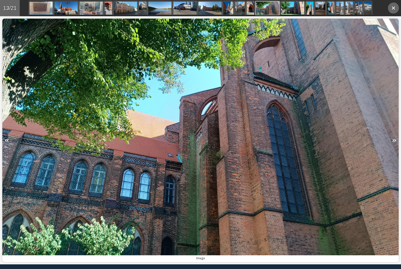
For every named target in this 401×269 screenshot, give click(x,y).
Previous (99, 140)
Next (301, 140)
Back (393, 8)
